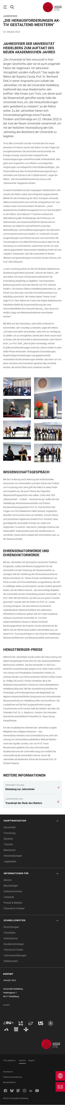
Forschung (9, 833)
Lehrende (9, 897)
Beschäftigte (11, 885)
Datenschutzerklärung (12, 1077)
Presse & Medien (13, 902)
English (31, 1060)
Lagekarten (10, 861)
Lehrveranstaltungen (15, 955)
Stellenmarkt (11, 961)
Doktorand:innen (13, 891)
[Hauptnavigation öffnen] (6, 7)
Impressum (8, 1072)
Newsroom (10, 850)
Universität (9, 827)
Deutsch (22, 1060)
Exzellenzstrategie (14, 944)
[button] (31, 820)
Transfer (8, 844)
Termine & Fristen (13, 949)
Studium (8, 838)
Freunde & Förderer (14, 908)
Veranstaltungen (13, 855)
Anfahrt (6, 1005)
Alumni (8, 880)
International (11, 938)
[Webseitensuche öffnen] (13, 7)
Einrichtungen (11, 927)
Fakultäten (9, 932)
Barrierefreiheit (9, 1082)
